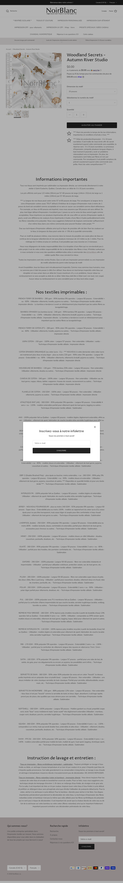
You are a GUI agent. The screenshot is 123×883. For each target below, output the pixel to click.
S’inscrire (61, 451)
